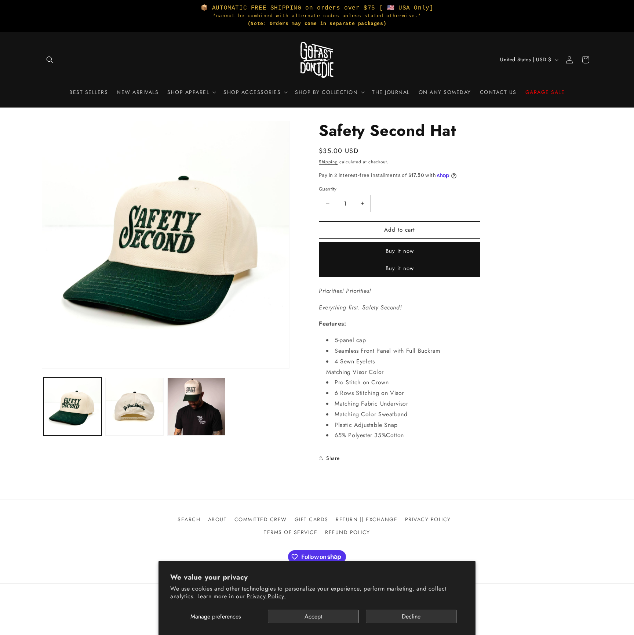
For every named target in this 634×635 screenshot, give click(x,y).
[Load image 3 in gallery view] (196, 407)
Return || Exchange (366, 519)
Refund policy (347, 532)
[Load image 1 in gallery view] (73, 407)
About (217, 519)
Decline (411, 616)
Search (189, 519)
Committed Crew (260, 519)
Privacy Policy (428, 519)
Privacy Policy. (266, 596)
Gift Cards (311, 519)
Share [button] (333, 458)
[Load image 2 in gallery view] (134, 407)
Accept (313, 616)
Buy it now (400, 251)
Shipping (328, 162)
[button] (50, 60)
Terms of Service (290, 532)
